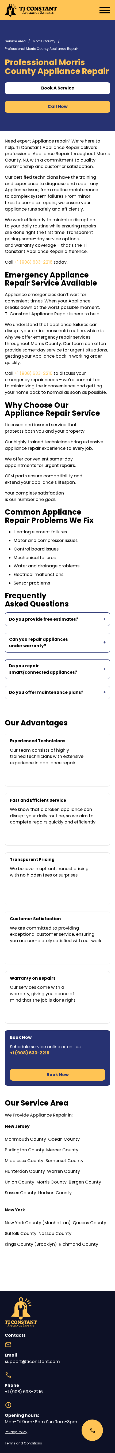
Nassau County (55, 1233)
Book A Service (57, 88)
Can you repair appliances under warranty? (38, 642)
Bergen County (85, 1182)
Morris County (44, 41)
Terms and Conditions (23, 1443)
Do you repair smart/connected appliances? (43, 669)
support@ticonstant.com (32, 1361)
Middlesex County (24, 1161)
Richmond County (78, 1244)
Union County (19, 1182)
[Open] (97, 10)
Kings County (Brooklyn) (31, 1244)
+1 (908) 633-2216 (33, 262)
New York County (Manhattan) (38, 1223)
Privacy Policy (16, 1432)
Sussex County (20, 1193)
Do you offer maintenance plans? (46, 692)
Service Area (15, 41)
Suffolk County (20, 1233)
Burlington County (24, 1150)
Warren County (63, 1171)
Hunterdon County (25, 1171)
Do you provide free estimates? (43, 619)
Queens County (89, 1223)
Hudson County (55, 1193)
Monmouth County (25, 1139)
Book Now (58, 1075)
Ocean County (64, 1139)
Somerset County (64, 1161)
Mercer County (62, 1150)
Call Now (58, 106)
